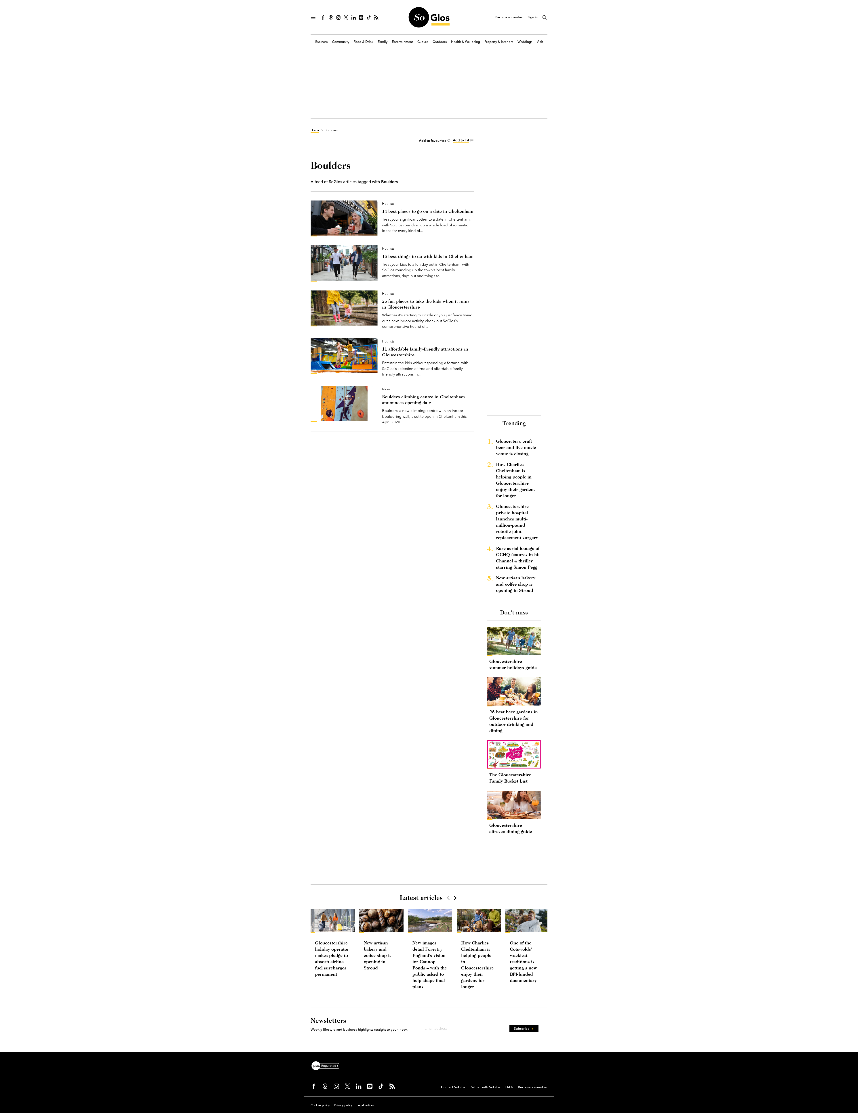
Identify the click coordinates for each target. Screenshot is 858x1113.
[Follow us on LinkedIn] (353, 17)
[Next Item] (455, 897)
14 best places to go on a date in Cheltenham (427, 211)
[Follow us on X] (346, 17)
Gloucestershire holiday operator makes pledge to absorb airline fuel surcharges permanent (332, 958)
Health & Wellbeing (465, 42)
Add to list (461, 140)
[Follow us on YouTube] (361, 17)
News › (387, 389)
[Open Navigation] (313, 17)
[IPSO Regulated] (327, 1065)
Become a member (509, 17)
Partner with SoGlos (485, 1087)
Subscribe (522, 1028)
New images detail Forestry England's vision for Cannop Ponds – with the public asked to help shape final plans (429, 964)
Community (340, 42)
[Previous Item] (448, 897)
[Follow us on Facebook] (323, 17)
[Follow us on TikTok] (368, 17)
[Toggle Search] (544, 17)
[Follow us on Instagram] (338, 17)
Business (321, 42)
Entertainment (402, 42)
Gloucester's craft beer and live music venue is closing (516, 447)
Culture (422, 42)
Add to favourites (432, 140)
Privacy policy (343, 1105)
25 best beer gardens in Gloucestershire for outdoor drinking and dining (513, 721)
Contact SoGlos (453, 1087)
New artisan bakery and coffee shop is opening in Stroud (515, 584)
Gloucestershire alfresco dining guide (510, 828)
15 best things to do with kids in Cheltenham (428, 256)
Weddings (524, 42)
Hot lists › (389, 203)
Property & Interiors (498, 42)
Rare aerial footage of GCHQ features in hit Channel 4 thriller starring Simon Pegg (518, 558)
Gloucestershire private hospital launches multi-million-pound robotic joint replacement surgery (517, 522)
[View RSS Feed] (376, 17)
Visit (540, 42)
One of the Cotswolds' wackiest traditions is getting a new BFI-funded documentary (523, 961)
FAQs (509, 1087)
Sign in (533, 17)
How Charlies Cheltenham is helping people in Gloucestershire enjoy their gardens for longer (516, 480)
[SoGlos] (429, 17)
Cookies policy (320, 1105)
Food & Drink (363, 42)
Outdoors (440, 42)
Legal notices (365, 1105)
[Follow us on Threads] (330, 17)
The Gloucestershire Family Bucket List (510, 777)
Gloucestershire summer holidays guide (513, 664)
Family (382, 42)
